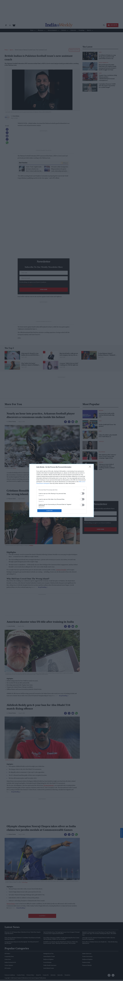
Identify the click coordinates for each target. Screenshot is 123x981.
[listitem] (61, 490)
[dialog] (61, 490)
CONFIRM (49, 510)
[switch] (82, 493)
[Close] (90, 467)
